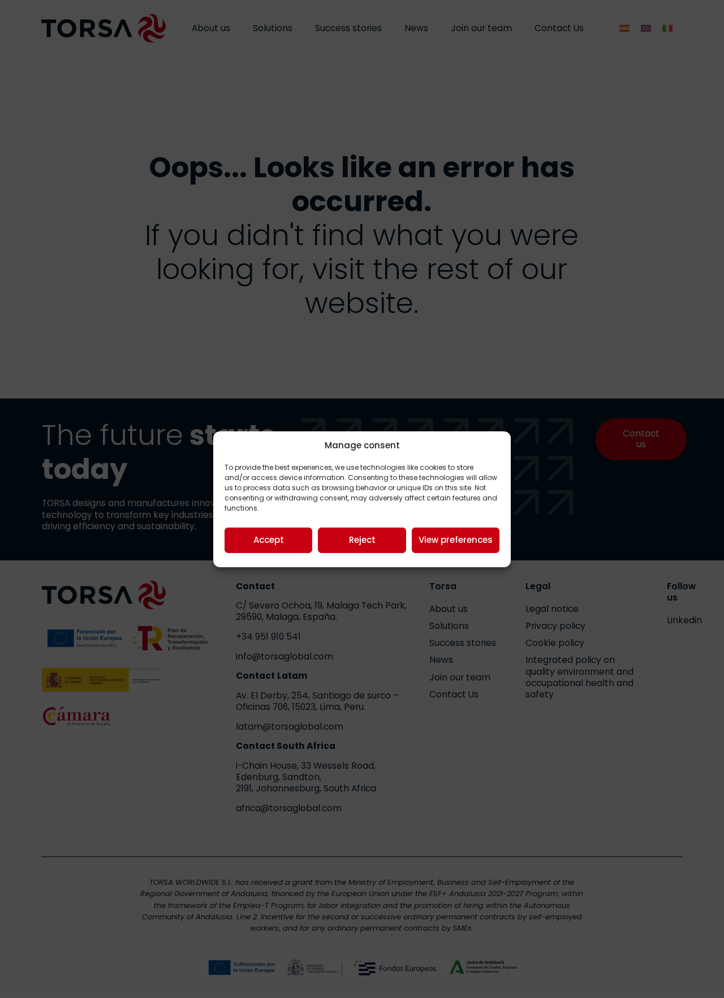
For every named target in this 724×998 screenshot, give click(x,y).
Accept (268, 540)
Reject (362, 540)
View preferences (456, 540)
